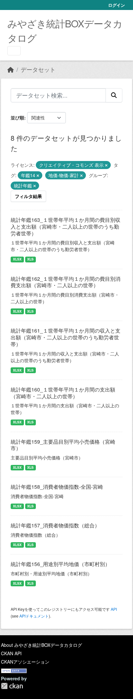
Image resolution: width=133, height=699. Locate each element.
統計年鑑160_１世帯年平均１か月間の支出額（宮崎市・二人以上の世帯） (63, 393)
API (114, 609)
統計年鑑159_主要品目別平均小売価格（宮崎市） (63, 445)
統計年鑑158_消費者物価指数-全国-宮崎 (57, 486)
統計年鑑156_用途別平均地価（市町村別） (60, 564)
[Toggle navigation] (14, 50)
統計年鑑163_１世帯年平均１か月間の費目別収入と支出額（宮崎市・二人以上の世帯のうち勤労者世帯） (65, 226)
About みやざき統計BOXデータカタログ (41, 645)
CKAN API (11, 653)
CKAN (12, 686)
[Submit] (114, 95)
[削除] (106, 165)
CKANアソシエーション (25, 661)
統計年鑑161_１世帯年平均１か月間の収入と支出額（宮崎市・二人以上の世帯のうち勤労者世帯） (65, 337)
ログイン (116, 5)
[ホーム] (10, 69)
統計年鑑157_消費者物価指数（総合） (55, 525)
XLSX (17, 259)
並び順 (17, 117)
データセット (38, 69)
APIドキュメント (34, 616)
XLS (30, 259)
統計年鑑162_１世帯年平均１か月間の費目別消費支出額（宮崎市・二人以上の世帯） (65, 282)
